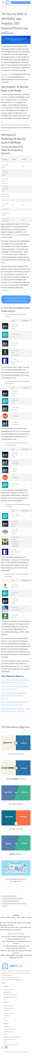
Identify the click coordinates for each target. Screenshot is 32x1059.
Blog (5, 1018)
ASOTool (6, 130)
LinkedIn (29, 917)
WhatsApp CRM (8, 1026)
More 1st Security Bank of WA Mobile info (15, 125)
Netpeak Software (8, 1031)
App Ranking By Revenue (10, 994)
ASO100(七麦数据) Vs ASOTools (16, 779)
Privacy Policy (7, 1010)
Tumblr (13, 917)
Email (18, 917)
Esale (5, 1042)
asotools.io (5, 290)
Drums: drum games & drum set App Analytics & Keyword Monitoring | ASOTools (13, 695)
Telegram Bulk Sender (10, 1039)
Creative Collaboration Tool (11, 1044)
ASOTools (4, 77)
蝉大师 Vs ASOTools (16, 854)
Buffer (23, 917)
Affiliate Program (8, 1005)
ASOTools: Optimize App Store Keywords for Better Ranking (16, 299)
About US (6, 1021)
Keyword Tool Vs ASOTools (16, 754)
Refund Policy (7, 1015)
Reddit (8, 917)
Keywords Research (9, 989)
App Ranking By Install (9, 997)
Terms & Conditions (9, 1013)
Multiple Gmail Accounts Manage (12, 1037)
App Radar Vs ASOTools (16, 829)
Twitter (3, 917)
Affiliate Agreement (9, 1008)
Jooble (5, 1034)
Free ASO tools (6, 74)
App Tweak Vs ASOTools (16, 804)
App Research (7, 992)
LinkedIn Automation (9, 1029)
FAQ (5, 999)
